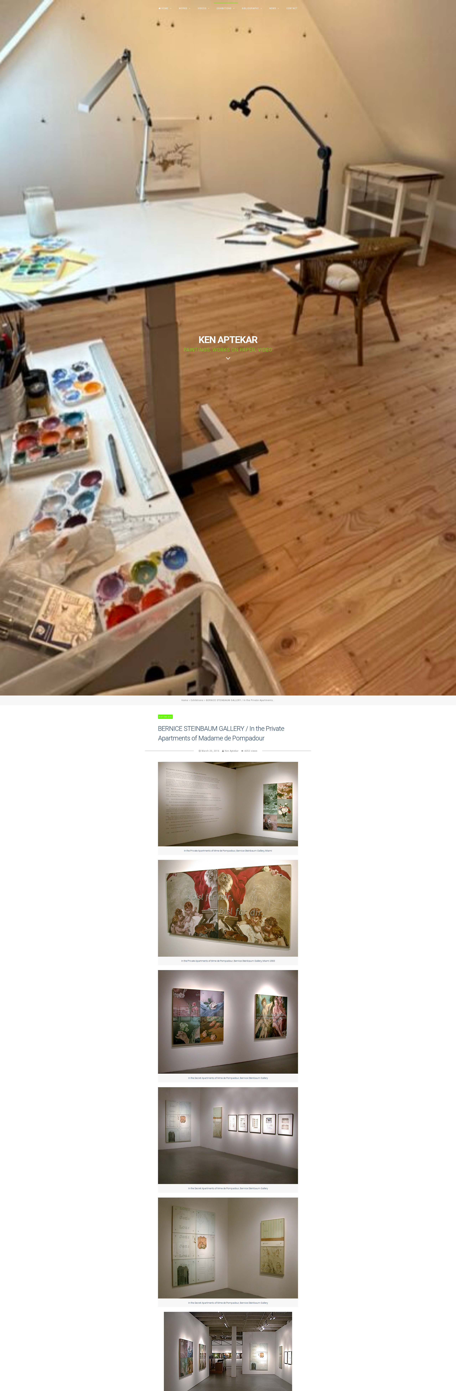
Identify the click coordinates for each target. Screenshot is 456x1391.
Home (185, 700)
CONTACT (291, 8)
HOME (165, 8)
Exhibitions (197, 700)
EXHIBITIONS (224, 8)
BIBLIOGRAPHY (250, 8)
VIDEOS (202, 8)
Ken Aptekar (232, 751)
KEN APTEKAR (228, 339)
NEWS (272, 8)
